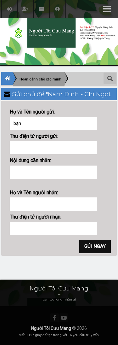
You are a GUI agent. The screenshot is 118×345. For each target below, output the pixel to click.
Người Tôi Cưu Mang (51, 328)
